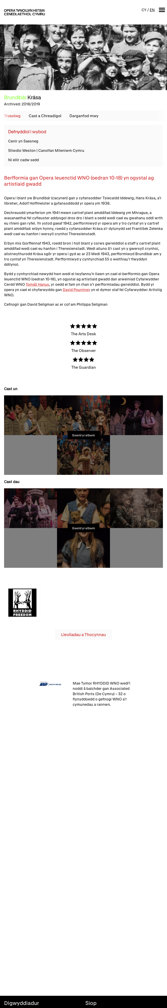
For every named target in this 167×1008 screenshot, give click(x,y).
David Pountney (76, 290)
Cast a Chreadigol (45, 116)
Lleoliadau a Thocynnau (83, 634)
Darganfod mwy (83, 116)
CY (144, 10)
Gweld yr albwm (83, 435)
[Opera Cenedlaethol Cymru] (24, 12)
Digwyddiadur (21, 1003)
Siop (91, 1003)
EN (152, 10)
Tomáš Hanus (37, 284)
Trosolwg (12, 116)
